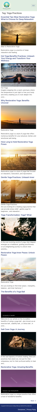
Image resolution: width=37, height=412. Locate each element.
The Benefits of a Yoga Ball (13, 292)
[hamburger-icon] (33, 5)
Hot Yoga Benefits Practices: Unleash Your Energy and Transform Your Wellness (17, 58)
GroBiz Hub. (29, 405)
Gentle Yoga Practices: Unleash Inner (17, 177)
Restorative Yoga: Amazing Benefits (17, 367)
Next (33, 401)
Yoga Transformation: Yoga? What (16, 215)
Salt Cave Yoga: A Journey (13, 329)
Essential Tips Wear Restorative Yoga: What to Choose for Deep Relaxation (18, 18)
